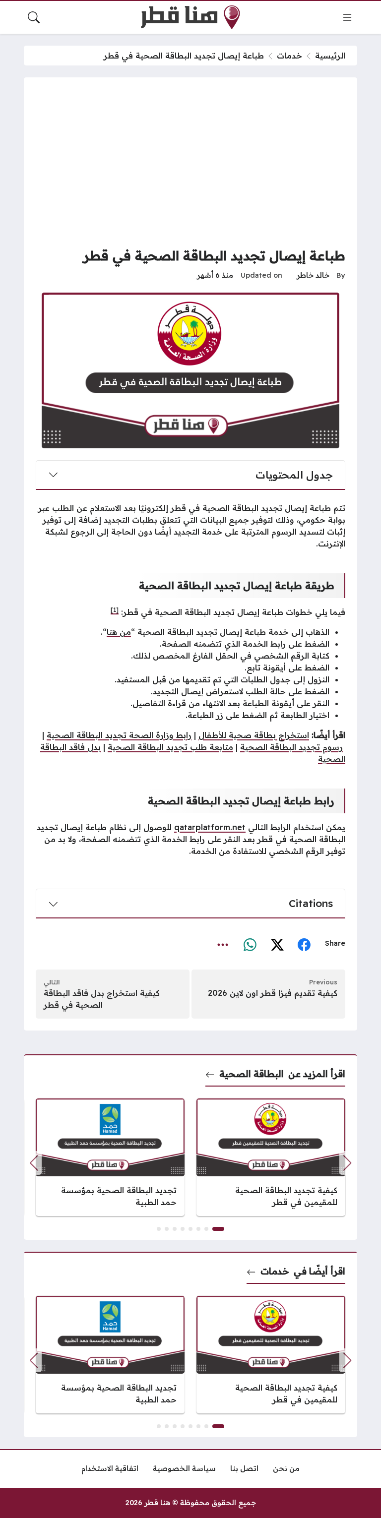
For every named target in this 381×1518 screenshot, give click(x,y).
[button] (34, 1163)
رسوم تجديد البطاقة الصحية (291, 747)
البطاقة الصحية (251, 1074)
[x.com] (277, 944)
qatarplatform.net (210, 827)
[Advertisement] (190, 163)
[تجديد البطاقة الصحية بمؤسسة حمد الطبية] (110, 1157)
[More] (223, 944)
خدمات (289, 56)
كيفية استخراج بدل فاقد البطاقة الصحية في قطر (102, 999)
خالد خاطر (313, 275)
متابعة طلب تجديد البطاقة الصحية (170, 747)
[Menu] (347, 17)
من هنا (119, 632)
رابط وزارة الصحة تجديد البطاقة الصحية (119, 735)
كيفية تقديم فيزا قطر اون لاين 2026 (272, 993)
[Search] (34, 17)
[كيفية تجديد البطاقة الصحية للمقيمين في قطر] (270, 1157)
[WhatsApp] (250, 944)
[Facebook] (304, 944)
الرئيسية (330, 56)
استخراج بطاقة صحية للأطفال (253, 735)
